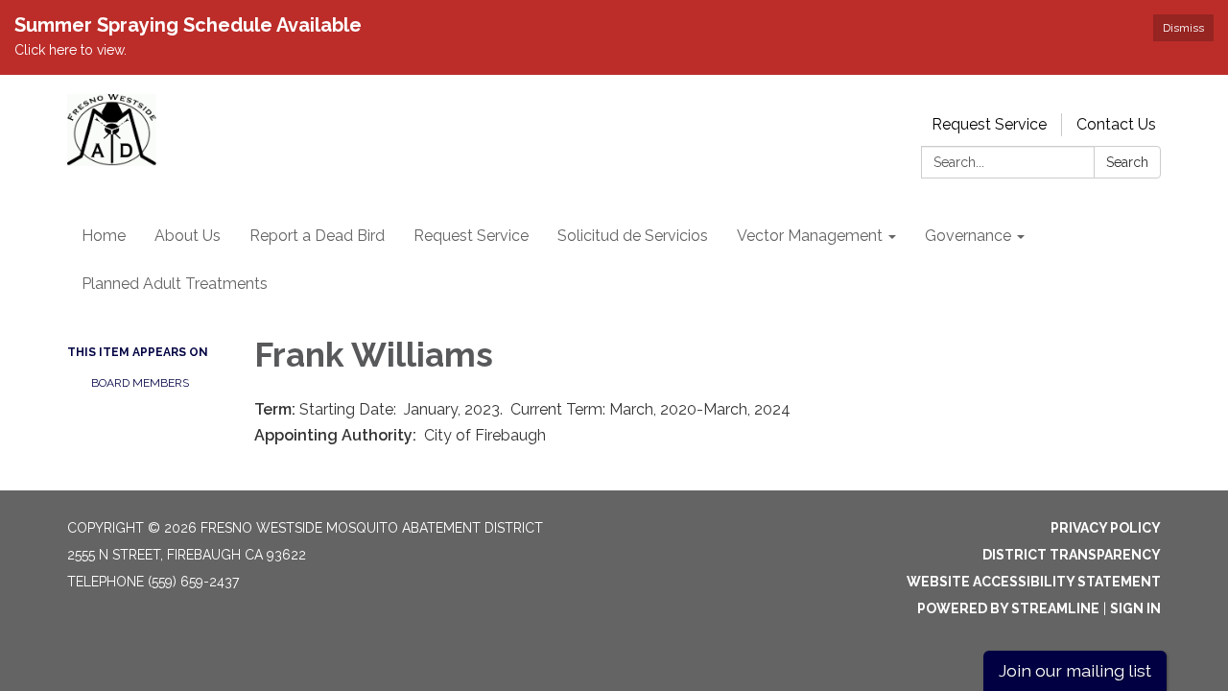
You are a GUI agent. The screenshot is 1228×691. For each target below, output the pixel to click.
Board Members (140, 383)
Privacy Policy (1106, 528)
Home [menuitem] (104, 235)
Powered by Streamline (1008, 608)
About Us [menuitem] (187, 235)
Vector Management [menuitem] (810, 235)
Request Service (989, 124)
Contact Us (1116, 124)
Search (1127, 162)
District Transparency (1071, 554)
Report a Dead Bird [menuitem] (317, 235)
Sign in (1135, 608)
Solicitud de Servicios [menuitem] (632, 235)
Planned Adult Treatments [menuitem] (175, 283)
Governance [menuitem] (968, 235)
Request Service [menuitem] (471, 235)
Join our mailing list (1075, 670)
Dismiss (1183, 28)
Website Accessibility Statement (1034, 581)
